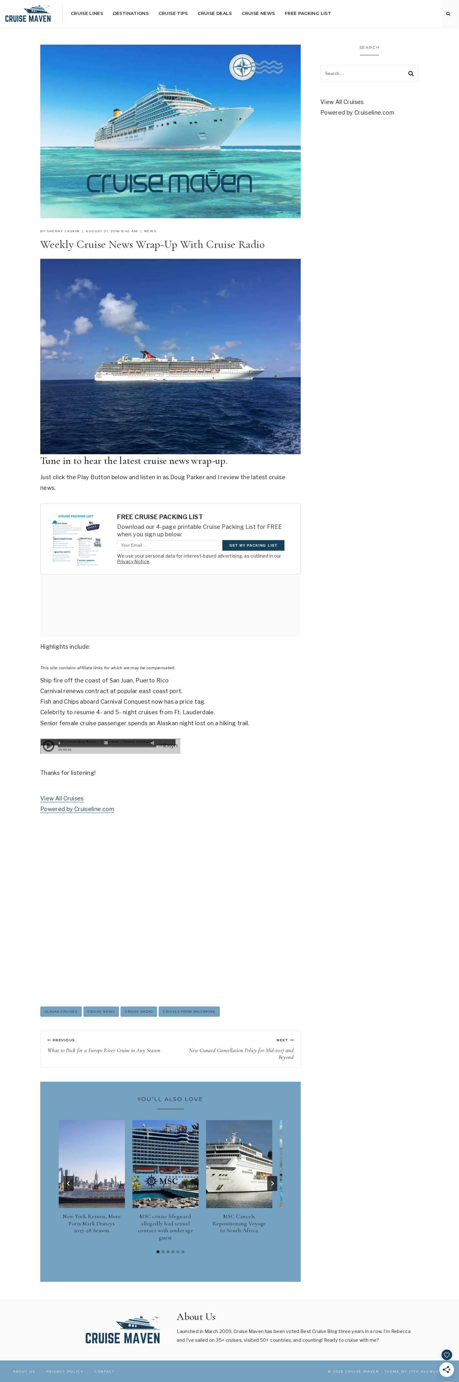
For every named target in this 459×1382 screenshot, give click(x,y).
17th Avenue (424, 1372)
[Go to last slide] (69, 1183)
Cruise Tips (173, 13)
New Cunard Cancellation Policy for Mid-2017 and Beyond (241, 1049)
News (150, 231)
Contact (104, 1372)
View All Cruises (62, 798)
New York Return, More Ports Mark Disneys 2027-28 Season (92, 1223)
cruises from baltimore (189, 1012)
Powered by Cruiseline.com (77, 809)
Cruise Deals (215, 13)
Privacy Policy (65, 1372)
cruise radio (139, 1012)
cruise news (101, 1012)
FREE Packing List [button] (308, 13)
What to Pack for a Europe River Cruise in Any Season (103, 1046)
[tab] (158, 1251)
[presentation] (92, 1164)
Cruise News (258, 13)
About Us (24, 1372)
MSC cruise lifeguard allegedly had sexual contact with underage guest (165, 1227)
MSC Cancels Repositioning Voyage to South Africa (239, 1223)
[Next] (272, 1183)
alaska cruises (61, 1012)
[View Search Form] (448, 13)
